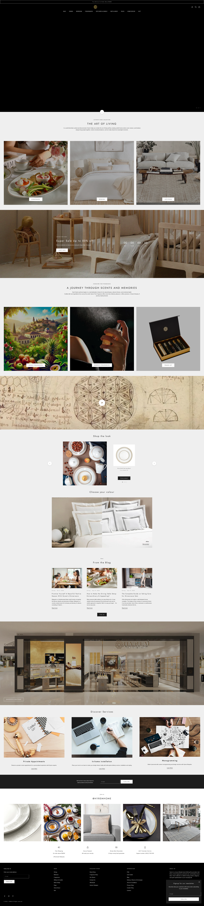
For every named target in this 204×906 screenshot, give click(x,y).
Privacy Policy (130, 885)
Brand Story (93, 872)
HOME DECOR (131, 11)
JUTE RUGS (168, 199)
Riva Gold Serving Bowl (124, 468)
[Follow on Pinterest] (13, 896)
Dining (96, 59)
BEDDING (102, 199)
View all (102, 614)
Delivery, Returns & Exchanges (134, 880)
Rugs (55, 885)
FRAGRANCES (89, 11)
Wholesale (92, 882)
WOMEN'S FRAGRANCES (102, 365)
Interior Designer (94, 885)
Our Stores (92, 877)
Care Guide (130, 874)
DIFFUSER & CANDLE (101, 11)
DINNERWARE (35, 199)
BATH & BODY (114, 11)
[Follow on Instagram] (9, 896)
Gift (55, 890)
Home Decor (57, 887)
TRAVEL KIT (168, 365)
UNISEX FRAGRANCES (36, 365)
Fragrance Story (94, 874)
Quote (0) (202, 678)
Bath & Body (57, 882)
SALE (64, 11)
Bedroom (107, 59)
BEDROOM (79, 11)
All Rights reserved (17, 901)
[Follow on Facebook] (4, 896)
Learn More (34, 768)
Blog (128, 877)
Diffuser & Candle (58, 880)
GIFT (139, 11)
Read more (54, 608)
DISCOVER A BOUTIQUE (13, 699)
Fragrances (57, 877)
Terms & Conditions (132, 882)
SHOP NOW (62, 250)
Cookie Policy (130, 887)
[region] (102, 58)
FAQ (128, 872)
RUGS (122, 11)
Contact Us (92, 880)
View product (124, 478)
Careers (129, 890)
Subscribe (184, 899)
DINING (71, 11)
